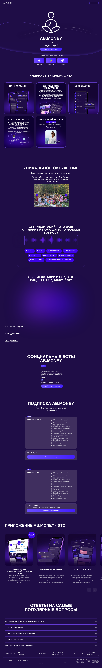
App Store (39, 64)
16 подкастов (83, 86)
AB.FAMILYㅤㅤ (90, 655)
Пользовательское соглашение (43, 660)
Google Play (51, 64)
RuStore (63, 64)
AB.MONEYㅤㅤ (55, 655)
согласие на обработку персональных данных (66, 661)
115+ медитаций (18, 86)
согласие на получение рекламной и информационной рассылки (53, 663)
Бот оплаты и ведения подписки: (50, 382)
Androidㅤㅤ (21, 655)
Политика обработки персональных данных (55, 660)
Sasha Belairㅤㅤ (91, 652)
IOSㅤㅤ (19, 652)
